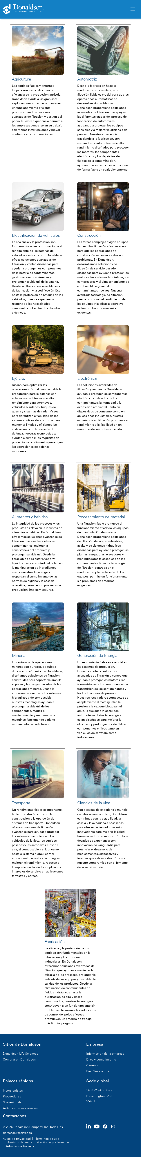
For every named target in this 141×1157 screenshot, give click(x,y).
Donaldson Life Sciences (20, 1053)
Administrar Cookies (20, 1146)
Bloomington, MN (99, 1096)
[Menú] (132, 9)
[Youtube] (98, 1136)
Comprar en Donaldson (19, 1059)
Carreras (92, 1065)
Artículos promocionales (20, 1108)
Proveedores (12, 1096)
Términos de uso (47, 1138)
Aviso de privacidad (17, 1138)
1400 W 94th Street (100, 1090)
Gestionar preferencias (53, 1142)
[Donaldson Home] (65, 9)
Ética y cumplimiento (101, 1059)
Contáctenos (14, 1115)
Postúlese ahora (97, 1071)
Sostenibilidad (13, 1102)
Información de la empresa (105, 1053)
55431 (90, 1101)
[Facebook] (106, 1136)
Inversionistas (13, 1090)
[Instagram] (115, 1136)
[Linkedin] (90, 1136)
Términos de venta (19, 1142)
